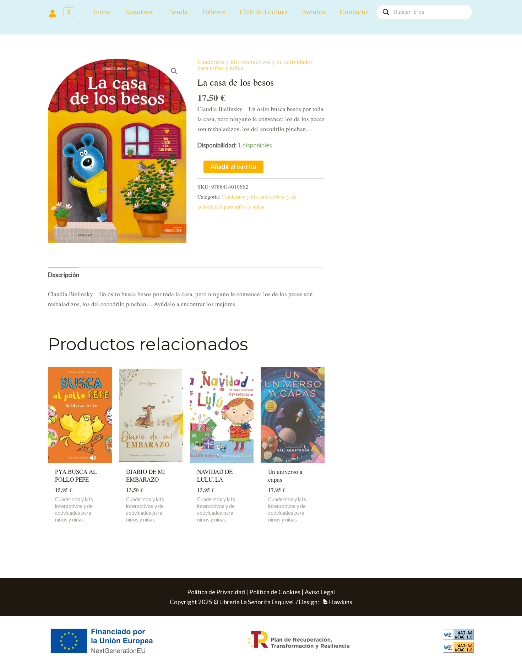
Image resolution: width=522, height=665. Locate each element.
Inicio (102, 12)
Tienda (177, 12)
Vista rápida (80, 455)
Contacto (354, 12)
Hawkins (340, 602)
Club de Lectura (264, 12)
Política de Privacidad (216, 592)
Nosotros (139, 12)
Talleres (213, 12)
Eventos (314, 12)
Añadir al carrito (233, 166)
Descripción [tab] (63, 275)
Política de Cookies (274, 592)
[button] (174, 71)
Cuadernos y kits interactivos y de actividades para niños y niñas (255, 65)
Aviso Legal (320, 592)
